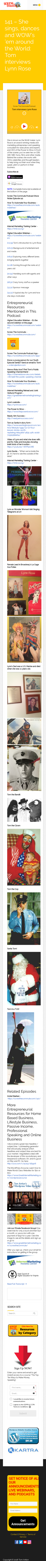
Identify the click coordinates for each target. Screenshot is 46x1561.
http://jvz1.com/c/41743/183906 (21, 1163)
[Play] (25, 126)
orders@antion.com (17, 365)
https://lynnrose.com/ (17, 405)
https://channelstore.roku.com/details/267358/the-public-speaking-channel (24, 375)
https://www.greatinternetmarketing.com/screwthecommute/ (24, 1244)
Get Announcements (23, 1522)
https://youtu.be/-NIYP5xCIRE (20, 447)
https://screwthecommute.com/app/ (23, 356)
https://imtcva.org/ (15, 229)
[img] (24, 113)
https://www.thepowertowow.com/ (22, 411)
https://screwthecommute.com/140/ (24, 1099)
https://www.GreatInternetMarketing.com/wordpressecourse (24, 1176)
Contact (14, 1534)
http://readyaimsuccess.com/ (20, 418)
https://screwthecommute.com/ (21, 334)
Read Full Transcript (15, 1284)
